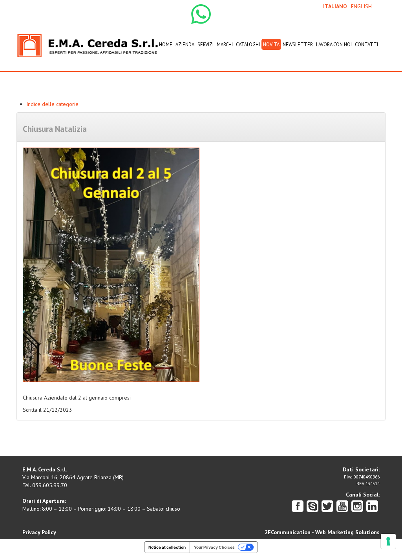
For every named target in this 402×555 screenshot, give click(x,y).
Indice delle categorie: (52, 104)
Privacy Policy (39, 532)
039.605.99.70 (49, 485)
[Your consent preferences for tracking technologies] (388, 541)
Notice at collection (167, 547)
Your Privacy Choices (214, 547)
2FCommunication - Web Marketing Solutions (322, 532)
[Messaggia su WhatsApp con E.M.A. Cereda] (201, 13)
